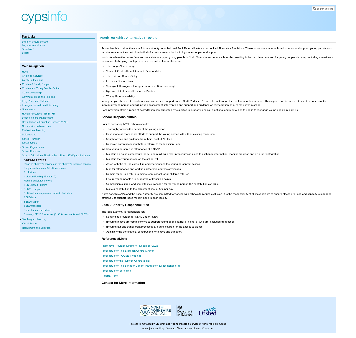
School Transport (31, 139)
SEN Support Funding (35, 185)
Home (25, 71)
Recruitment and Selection (36, 228)
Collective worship (32, 92)
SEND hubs (30, 197)
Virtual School (29, 223)
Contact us (208, 328)
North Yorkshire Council (214, 324)
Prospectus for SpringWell (117, 270)
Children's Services (32, 76)
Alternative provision (35, 160)
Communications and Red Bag (38, 97)
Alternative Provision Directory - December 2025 (130, 245)
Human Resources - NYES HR (38, 113)
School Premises (31, 151)
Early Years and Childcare (36, 101)
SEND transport (32, 206)
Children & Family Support (36, 84)
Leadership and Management (37, 118)
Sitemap (170, 328)
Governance (28, 109)
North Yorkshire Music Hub (36, 126)
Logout (25, 53)
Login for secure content (35, 42)
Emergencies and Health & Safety (40, 105)
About (145, 328)
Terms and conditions (188, 328)
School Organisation (33, 147)
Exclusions (30, 172)
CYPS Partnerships (32, 80)
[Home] (44, 28)
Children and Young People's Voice (40, 88)
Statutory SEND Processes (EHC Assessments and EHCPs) (56, 214)
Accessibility (157, 328)
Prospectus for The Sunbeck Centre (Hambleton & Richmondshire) (141, 265)
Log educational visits (33, 45)
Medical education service (38, 180)
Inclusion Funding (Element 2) (40, 176)
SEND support (31, 202)
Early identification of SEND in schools (45, 168)
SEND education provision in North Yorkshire (48, 193)
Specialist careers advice (37, 210)
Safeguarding (29, 134)
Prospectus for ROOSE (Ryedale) (121, 255)
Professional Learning (33, 130)
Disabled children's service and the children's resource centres (57, 164)
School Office (29, 143)
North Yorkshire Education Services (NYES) (45, 122)
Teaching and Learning (34, 219)
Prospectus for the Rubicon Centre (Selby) (126, 260)
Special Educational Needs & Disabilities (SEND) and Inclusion (56, 155)
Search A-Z (28, 49)
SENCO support (32, 189)
